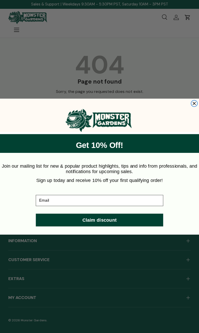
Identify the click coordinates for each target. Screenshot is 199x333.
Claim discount (99, 219)
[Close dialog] (194, 103)
